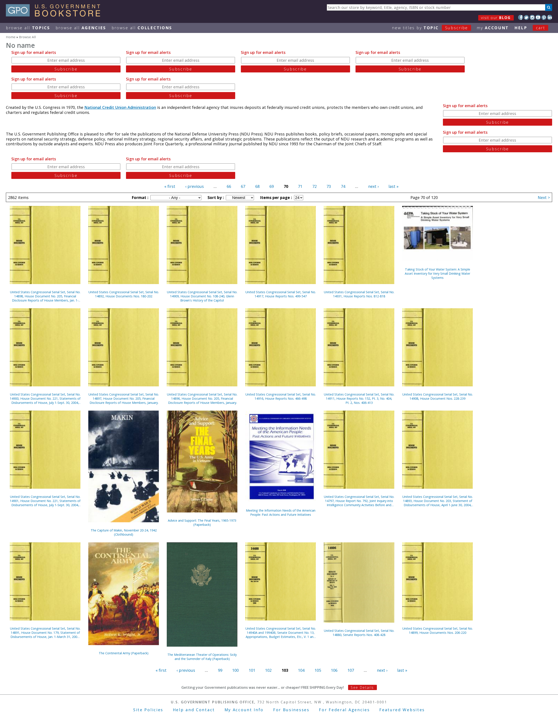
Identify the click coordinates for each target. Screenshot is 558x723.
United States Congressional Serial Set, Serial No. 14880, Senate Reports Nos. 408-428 (359, 633)
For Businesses (291, 709)
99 (220, 670)
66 (229, 186)
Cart (540, 27)
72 (314, 186)
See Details (362, 687)
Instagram (532, 17)
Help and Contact (194, 709)
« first (169, 186)
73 (329, 186)
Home (10, 37)
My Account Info (244, 709)
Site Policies (148, 709)
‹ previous (194, 186)
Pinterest (543, 17)
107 (350, 670)
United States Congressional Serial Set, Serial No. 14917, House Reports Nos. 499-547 (280, 294)
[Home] (55, 15)
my (493, 27)
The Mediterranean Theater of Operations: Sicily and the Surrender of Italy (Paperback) (202, 657)
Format (139, 197)
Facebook (520, 17)
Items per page (275, 197)
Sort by (215, 197)
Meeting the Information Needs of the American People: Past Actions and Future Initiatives (280, 512)
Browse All (28, 27)
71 (300, 186)
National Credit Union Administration (120, 107)
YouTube (538, 17)
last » (393, 186)
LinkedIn (549, 17)
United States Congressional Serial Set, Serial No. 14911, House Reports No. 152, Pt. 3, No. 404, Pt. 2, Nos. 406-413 (359, 398)
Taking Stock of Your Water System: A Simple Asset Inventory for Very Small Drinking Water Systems (437, 273)
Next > (544, 197)
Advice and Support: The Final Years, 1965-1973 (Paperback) (202, 522)
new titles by (430, 27)
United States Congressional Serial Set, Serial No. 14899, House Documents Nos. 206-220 (437, 630)
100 (235, 670)
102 (268, 670)
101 (252, 670)
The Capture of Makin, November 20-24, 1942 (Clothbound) (124, 532)
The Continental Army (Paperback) (123, 653)
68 (257, 186)
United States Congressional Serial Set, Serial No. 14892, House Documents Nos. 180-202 (123, 294)
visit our (496, 17)
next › (373, 186)
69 (271, 186)
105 (318, 670)
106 (334, 670)
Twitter (526, 17)
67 (243, 186)
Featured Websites (402, 709)
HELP (520, 27)
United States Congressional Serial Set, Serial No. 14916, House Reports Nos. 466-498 (280, 396)
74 (343, 186)
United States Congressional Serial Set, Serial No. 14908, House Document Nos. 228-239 (437, 396)
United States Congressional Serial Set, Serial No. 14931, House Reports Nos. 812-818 (359, 294)
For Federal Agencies (344, 709)
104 (301, 670)
